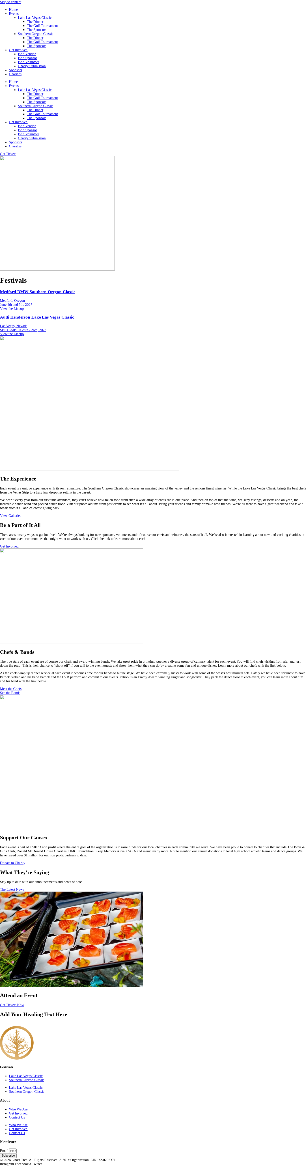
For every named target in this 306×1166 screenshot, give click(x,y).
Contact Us (17, 1117)
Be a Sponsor (27, 58)
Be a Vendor (27, 54)
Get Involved (18, 50)
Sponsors (15, 70)
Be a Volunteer (28, 62)
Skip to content (10, 2)
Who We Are (18, 1109)
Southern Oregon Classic (35, 34)
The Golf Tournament (42, 26)
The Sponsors (36, 30)
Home (13, 9)
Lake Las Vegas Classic (35, 17)
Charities (15, 74)
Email (4, 1151)
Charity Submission (32, 66)
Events (14, 13)
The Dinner (35, 22)
